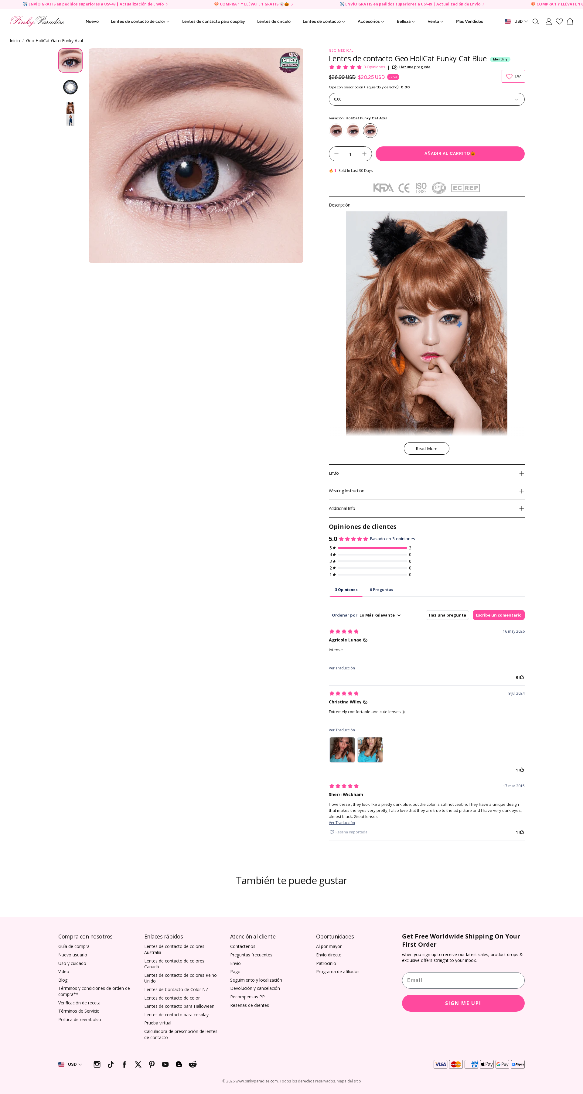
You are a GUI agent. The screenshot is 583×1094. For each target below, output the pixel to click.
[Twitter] (138, 1064)
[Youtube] (165, 1064)
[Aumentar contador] (364, 153)
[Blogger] (179, 1064)
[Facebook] (124, 1064)
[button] (536, 21)
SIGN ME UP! (463, 1003)
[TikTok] (110, 1064)
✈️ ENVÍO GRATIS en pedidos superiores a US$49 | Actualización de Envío (93, 4)
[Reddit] (192, 1064)
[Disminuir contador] (336, 153)
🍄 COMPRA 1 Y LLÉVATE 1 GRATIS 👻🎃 (251, 4)
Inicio (15, 40)
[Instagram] (97, 1064)
